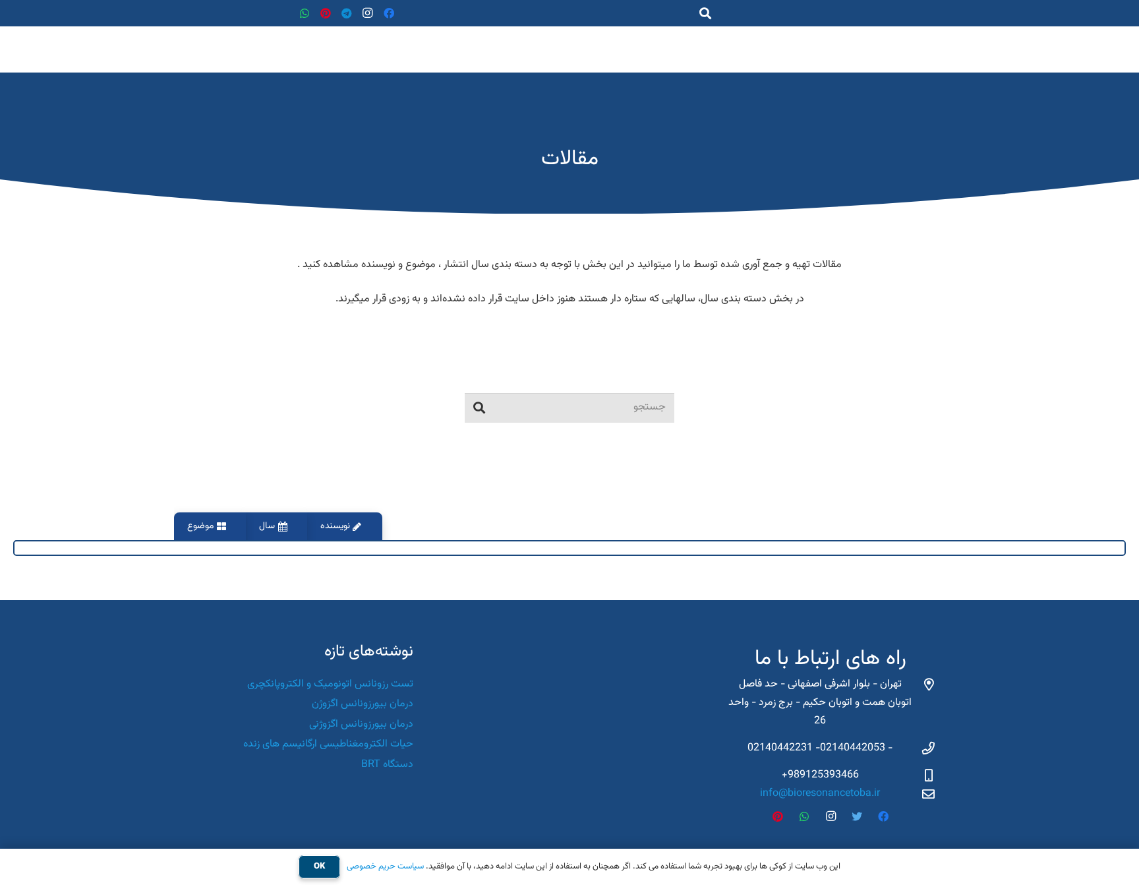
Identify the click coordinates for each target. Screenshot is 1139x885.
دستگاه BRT (387, 764)
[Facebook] (388, 13)
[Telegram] (346, 13)
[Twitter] (857, 816)
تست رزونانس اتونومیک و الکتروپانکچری (330, 684)
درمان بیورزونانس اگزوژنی (361, 724)
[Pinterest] (325, 13)
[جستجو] (479, 408)
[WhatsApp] (304, 13)
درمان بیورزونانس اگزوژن (362, 704)
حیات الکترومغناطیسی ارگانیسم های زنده (328, 744)
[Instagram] (367, 13)
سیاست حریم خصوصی (385, 866)
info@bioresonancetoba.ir (820, 793)
